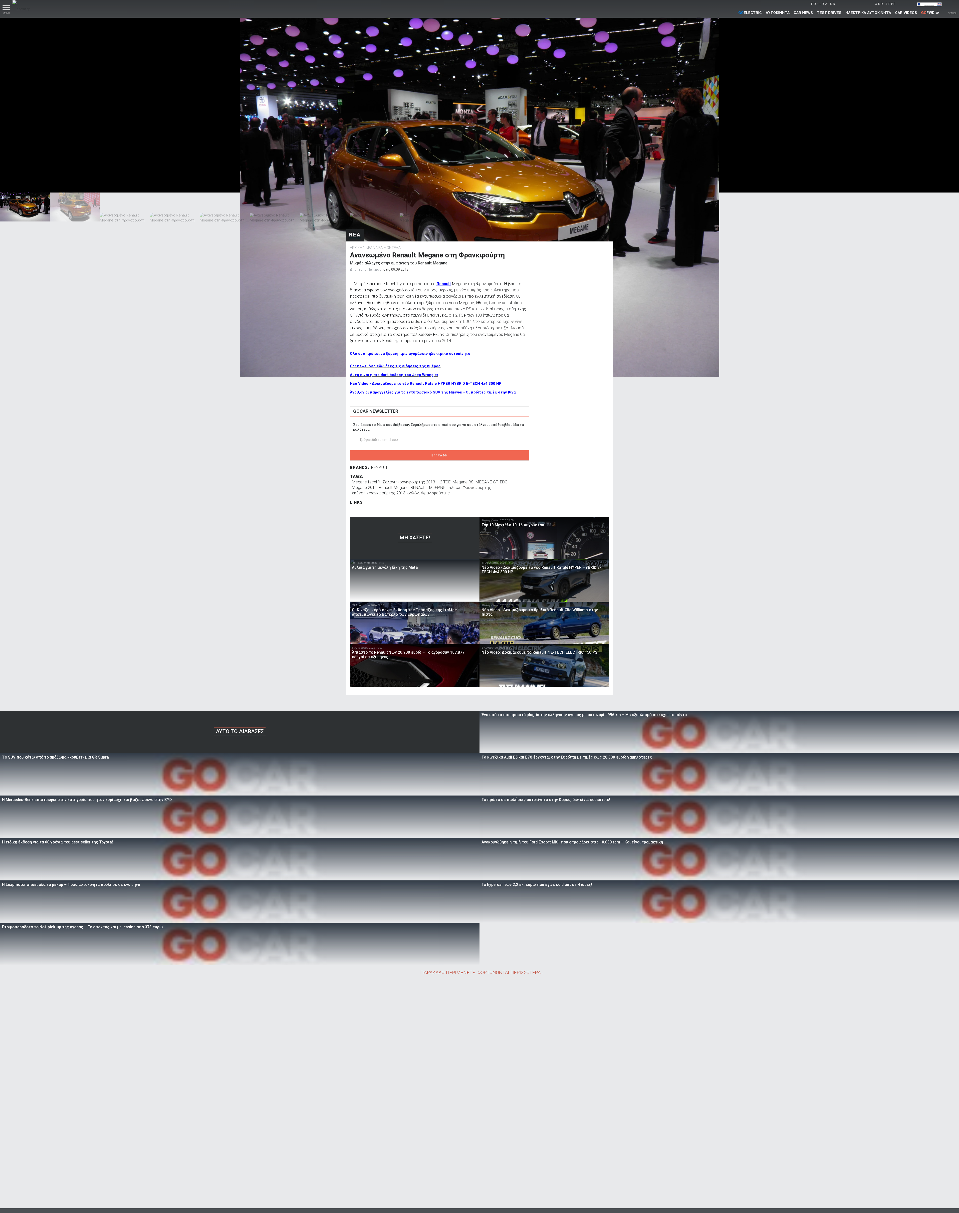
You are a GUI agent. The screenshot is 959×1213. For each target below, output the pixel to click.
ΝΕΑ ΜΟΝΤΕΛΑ (388, 247)
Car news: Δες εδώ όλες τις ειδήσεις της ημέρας (395, 366)
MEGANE (437, 487)
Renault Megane (394, 487)
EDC (503, 481)
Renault (444, 283)
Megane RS (463, 481)
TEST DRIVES (829, 12)
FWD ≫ (930, 12)
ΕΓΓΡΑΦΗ (440, 455)
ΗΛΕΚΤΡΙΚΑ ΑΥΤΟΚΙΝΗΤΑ (868, 12)
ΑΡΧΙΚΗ (356, 247)
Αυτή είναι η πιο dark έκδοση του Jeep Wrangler (394, 375)
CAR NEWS (803, 12)
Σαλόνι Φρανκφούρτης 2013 (409, 481)
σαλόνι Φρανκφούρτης (428, 492)
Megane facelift (366, 481)
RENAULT (379, 467)
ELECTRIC (750, 12)
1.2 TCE (444, 481)
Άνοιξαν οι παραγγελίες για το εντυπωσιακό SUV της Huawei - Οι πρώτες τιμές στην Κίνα (433, 392)
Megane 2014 (364, 487)
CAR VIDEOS (906, 12)
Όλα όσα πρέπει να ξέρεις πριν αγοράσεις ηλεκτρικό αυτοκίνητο (410, 353)
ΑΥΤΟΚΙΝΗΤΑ (778, 12)
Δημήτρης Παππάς (365, 269)
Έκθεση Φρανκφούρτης (469, 487)
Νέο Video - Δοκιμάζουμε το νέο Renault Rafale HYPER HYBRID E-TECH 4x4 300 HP (425, 383)
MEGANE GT (487, 481)
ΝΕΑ (355, 235)
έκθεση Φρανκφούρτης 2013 (378, 492)
